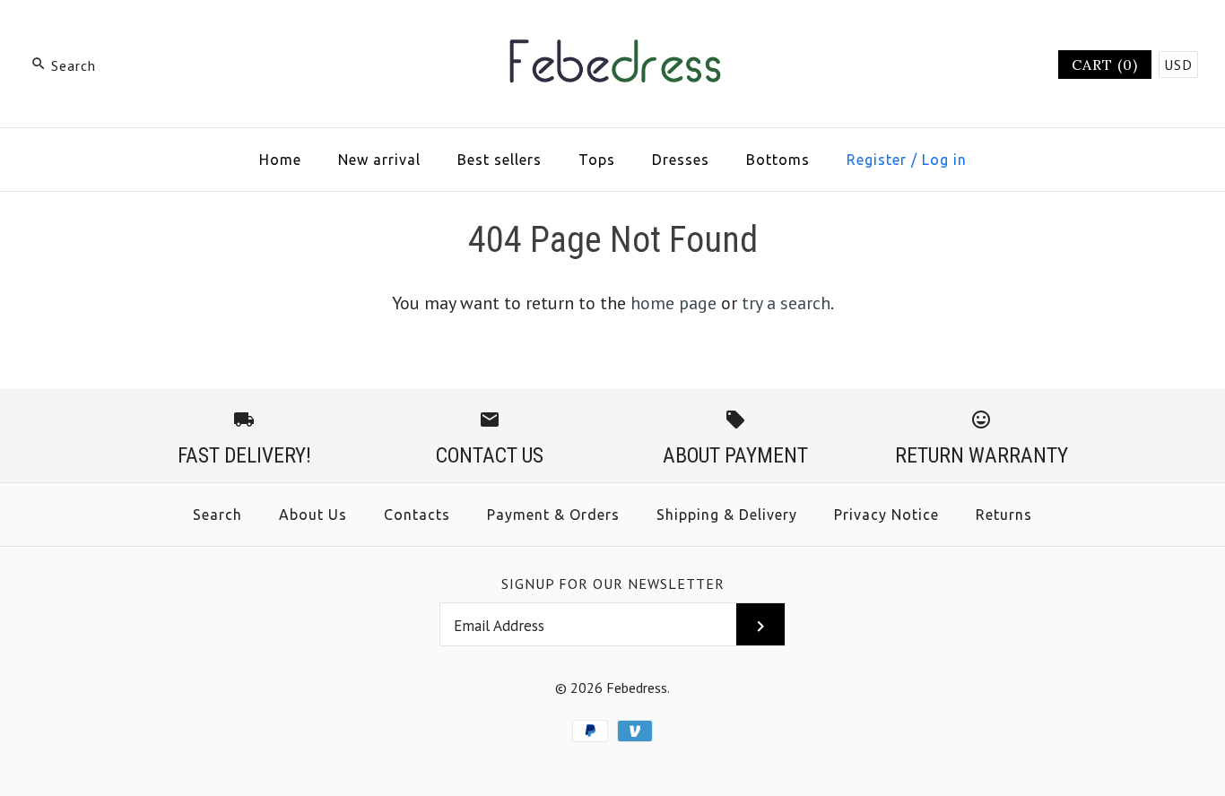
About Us (313, 514)
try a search (786, 303)
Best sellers (499, 159)
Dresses (680, 159)
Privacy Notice (886, 514)
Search (217, 514)
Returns (1004, 514)
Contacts (417, 514)
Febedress (636, 687)
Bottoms (778, 159)
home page (673, 303)
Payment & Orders (553, 514)
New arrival (379, 159)
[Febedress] (612, 32)
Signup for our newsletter (613, 584)
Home (280, 159)
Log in (944, 159)
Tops (596, 159)
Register (877, 159)
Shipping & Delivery (726, 514)
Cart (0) (1105, 65)
